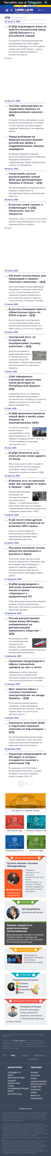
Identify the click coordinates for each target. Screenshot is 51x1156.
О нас (25, 1056)
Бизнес (34, 1072)
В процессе (23, 983)
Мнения (25, 902)
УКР (39, 10)
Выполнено (23, 986)
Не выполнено (25, 989)
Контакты (39, 1056)
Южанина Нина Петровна (25, 980)
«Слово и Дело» (19, 1041)
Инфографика (25, 950)
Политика (36, 1090)
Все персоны (15, 1094)
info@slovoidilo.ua (25, 1109)
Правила (33, 1059)
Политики (25, 975)
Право (34, 1093)
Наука (34, 1078)
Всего (21, 992)
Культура (35, 1075)
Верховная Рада (16, 1078)
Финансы (35, 1095)
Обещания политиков (25, 1001)
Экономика (37, 1098)
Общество (36, 1087)
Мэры (10, 1091)
